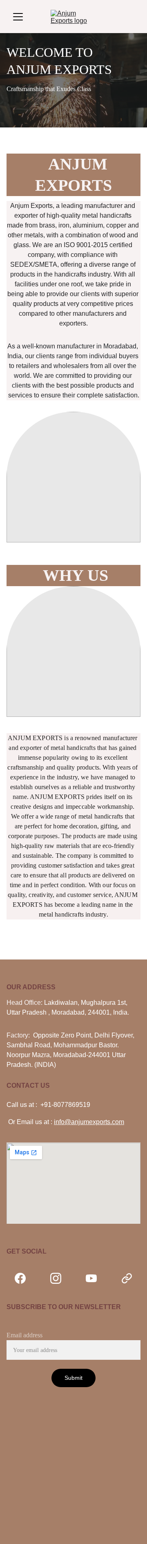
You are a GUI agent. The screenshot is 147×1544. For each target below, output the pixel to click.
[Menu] (18, 16)
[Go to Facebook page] (24, 1278)
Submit (74, 1377)
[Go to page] (126, 1278)
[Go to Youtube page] (95, 1278)
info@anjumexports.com (89, 1121)
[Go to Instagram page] (59, 1278)
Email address (24, 1335)
